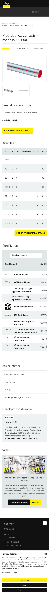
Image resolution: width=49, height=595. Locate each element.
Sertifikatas (22, 48)
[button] (24, 374)
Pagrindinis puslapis (10, 23)
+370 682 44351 (14, 545)
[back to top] (45, 523)
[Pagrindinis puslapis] (6, 3)
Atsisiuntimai (38, 48)
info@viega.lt (13, 542)
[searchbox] (22, 11)
